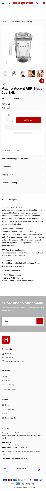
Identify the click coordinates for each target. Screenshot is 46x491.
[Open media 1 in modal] (23, 46)
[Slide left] (4, 45)
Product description (9, 200)
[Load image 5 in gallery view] (40, 73)
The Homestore (20, 487)
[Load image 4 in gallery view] (31, 73)
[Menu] (3, 3)
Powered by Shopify (29, 487)
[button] (23, 127)
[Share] (41, 80)
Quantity (7, 115)
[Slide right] (42, 45)
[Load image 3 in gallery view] (23, 73)
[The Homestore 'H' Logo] (6, 343)
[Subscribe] (39, 321)
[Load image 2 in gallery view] (14, 73)
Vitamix (6, 84)
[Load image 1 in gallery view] (5, 73)
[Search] (36, 3)
